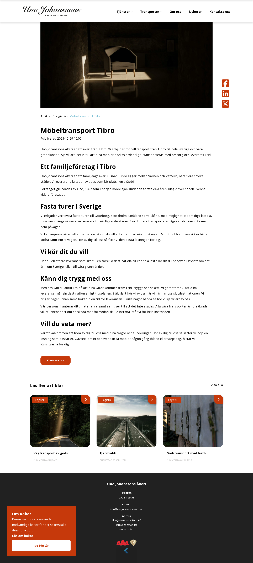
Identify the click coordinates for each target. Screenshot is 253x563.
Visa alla (217, 385)
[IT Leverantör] (126, 553)
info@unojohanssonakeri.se (126, 509)
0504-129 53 (126, 497)
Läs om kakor (22, 536)
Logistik (60, 116)
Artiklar (46, 116)
